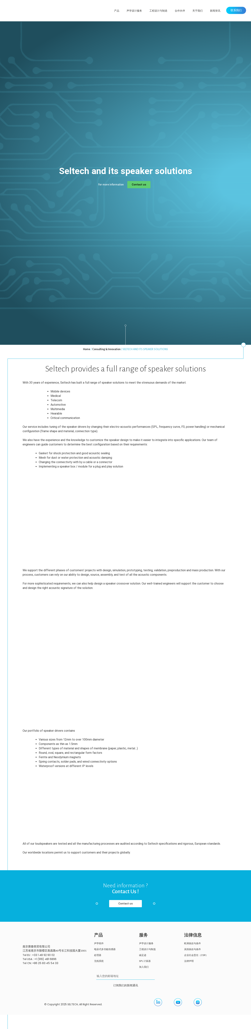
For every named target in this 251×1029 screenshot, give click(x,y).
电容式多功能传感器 (105, 949)
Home (86, 349)
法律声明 (189, 961)
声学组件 (99, 943)
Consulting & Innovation (106, 349)
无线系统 (99, 961)
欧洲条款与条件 (192, 943)
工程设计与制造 (158, 10)
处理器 (97, 955)
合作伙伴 (180, 10)
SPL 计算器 (145, 961)
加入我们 (144, 967)
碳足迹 (142, 955)
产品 (116, 10)
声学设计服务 (134, 10)
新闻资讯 (215, 10)
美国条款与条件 (192, 949)
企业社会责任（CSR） (196, 955)
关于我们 (197, 10)
